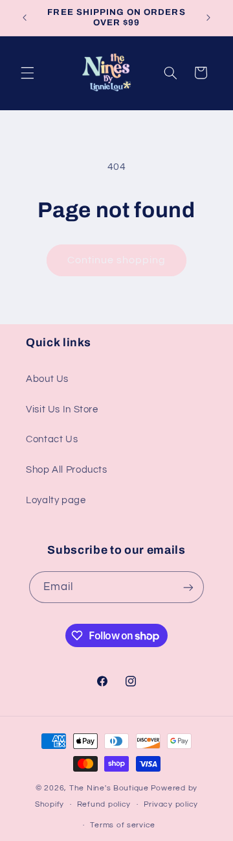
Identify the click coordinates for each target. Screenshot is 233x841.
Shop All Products (66, 470)
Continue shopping (116, 260)
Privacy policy (171, 804)
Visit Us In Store (62, 409)
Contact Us (52, 439)
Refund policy (104, 804)
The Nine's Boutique (109, 788)
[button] (27, 73)
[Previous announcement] (24, 17)
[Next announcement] (208, 17)
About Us (47, 379)
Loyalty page (56, 500)
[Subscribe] (188, 587)
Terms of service (122, 825)
